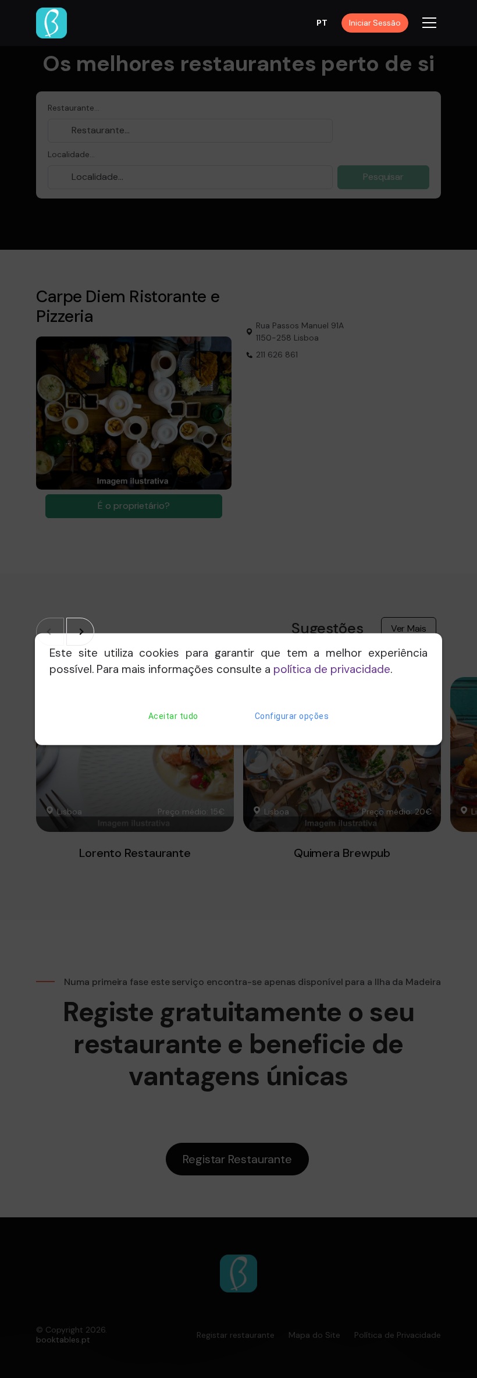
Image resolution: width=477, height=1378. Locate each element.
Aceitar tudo (173, 716)
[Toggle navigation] (429, 22)
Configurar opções (292, 716)
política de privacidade (331, 669)
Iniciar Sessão (375, 22)
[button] (80, 632)
